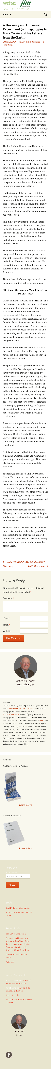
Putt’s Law (10, 962)
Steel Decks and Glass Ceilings (21, 708)
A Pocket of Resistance (30, 41)
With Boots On (38, 566)
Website (7, 631)
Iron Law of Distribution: (16, 933)
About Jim (16, 995)
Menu (5, 14)
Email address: (11, 872)
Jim (7, 995)
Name (6, 618)
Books (41, 720)
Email (6, 624)
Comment (8, 598)
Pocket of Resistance (11, 714)
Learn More (25, 848)
